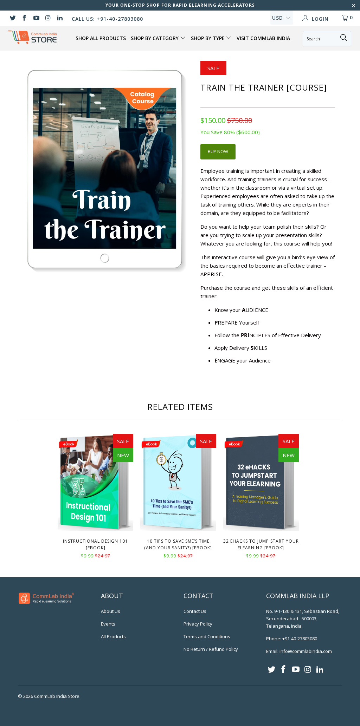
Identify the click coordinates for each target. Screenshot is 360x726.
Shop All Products (101, 38)
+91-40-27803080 (299, 638)
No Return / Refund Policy (211, 649)
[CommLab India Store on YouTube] (35, 18)
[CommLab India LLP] (46, 607)
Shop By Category (155, 38)
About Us (110, 611)
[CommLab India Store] (32, 37)
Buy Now (218, 151)
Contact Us (195, 611)
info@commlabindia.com (305, 651)
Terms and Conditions (207, 636)
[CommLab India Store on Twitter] (12, 18)
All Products (113, 636)
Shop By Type (208, 38)
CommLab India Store (56, 696)
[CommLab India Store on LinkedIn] (59, 18)
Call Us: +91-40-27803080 (107, 18)
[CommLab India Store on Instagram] (47, 18)
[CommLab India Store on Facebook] (24, 18)
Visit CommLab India (263, 38)
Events (108, 624)
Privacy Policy (198, 624)
